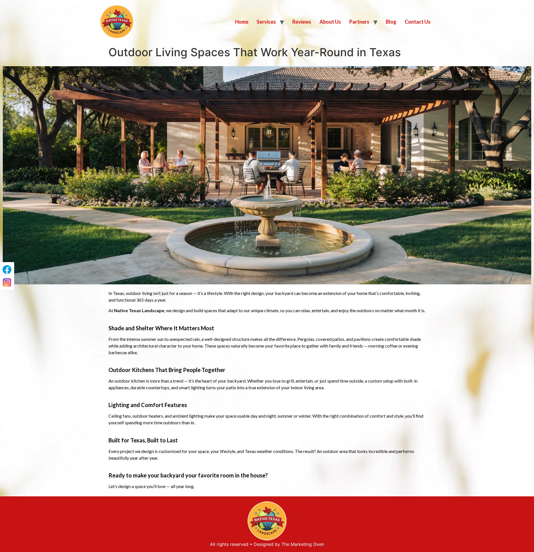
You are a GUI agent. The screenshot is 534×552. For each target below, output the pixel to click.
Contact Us (418, 22)
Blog (391, 22)
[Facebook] (7, 269)
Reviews (301, 22)
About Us (330, 22)
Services (266, 22)
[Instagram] (7, 282)
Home (241, 22)
